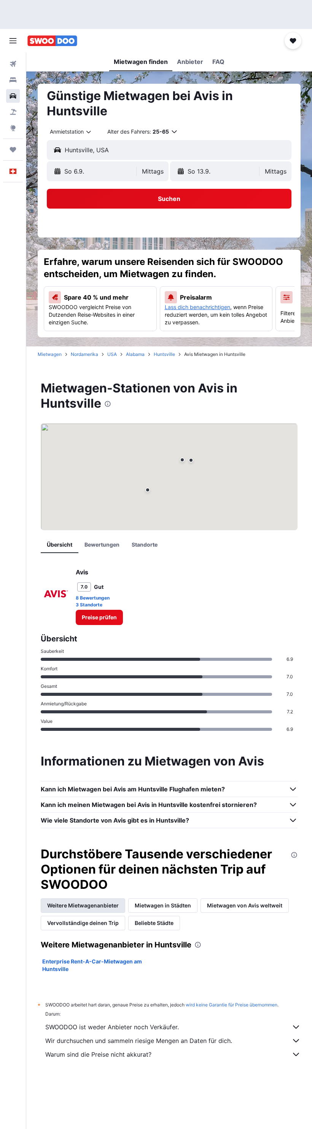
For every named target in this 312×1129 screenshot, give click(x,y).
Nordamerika (84, 354)
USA (112, 354)
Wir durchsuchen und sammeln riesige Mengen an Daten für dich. (138, 1040)
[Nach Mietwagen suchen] (13, 96)
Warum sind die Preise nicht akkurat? (98, 1054)
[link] (99, 617)
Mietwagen (50, 354)
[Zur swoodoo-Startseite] (52, 40)
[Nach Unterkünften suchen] (13, 80)
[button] (13, 40)
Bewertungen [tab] (101, 544)
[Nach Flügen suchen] (13, 64)
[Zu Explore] (13, 128)
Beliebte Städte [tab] (154, 923)
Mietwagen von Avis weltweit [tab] (244, 905)
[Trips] (13, 149)
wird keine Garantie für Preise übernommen (231, 1005)
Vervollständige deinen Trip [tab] (83, 923)
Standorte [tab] (145, 544)
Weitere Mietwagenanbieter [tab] (83, 905)
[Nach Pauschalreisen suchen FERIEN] (13, 112)
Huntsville (164, 354)
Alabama (135, 354)
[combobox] (71, 132)
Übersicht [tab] (59, 544)
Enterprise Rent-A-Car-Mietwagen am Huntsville (92, 965)
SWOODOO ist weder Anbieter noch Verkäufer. (112, 1027)
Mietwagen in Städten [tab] (163, 905)
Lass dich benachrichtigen (197, 307)
